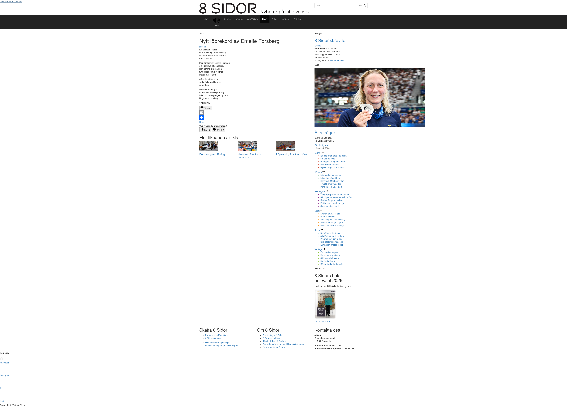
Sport (264, 18)
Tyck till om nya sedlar (330, 183)
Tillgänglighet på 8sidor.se (275, 341)
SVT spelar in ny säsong (331, 241)
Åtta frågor (325, 132)
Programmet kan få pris (331, 238)
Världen (239, 18)
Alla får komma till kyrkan (332, 235)
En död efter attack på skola (333, 155)
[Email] (254, 112)
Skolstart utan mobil (329, 206)
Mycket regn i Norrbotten (332, 167)
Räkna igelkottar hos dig (331, 264)
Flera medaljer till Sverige (332, 225)
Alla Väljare (252, 18)
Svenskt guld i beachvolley (332, 219)
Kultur (274, 18)
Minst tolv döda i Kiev (330, 177)
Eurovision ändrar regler (331, 244)
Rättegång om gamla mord (333, 161)
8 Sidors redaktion (271, 338)
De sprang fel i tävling (212, 154)
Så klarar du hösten (329, 258)
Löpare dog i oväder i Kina (291, 154)
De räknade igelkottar (330, 255)
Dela (201, 122)
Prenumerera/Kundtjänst (216, 335)
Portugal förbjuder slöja (331, 186)
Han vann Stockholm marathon (250, 155)
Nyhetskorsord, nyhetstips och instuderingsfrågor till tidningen (221, 344)
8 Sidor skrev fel (330, 40)
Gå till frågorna (321, 145)
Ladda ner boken (322, 321)
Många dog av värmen (331, 174)
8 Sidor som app (213, 338)
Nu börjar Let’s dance (330, 232)
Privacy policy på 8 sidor (274, 346)
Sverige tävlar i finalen (330, 213)
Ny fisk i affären (327, 261)
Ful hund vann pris (329, 252)
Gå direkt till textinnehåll (11, 1)
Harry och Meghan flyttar (332, 180)
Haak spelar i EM (328, 216)
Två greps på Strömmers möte (334, 194)
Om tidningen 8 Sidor (273, 335)
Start (206, 18)
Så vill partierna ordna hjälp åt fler (336, 197)
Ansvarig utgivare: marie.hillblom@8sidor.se (283, 344)
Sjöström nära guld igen (331, 222)
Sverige (227, 18)
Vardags (285, 18)
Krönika (297, 18)
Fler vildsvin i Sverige (330, 164)
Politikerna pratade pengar (332, 203)
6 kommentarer (337, 60)
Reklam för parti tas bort (331, 200)
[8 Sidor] (254, 13)
